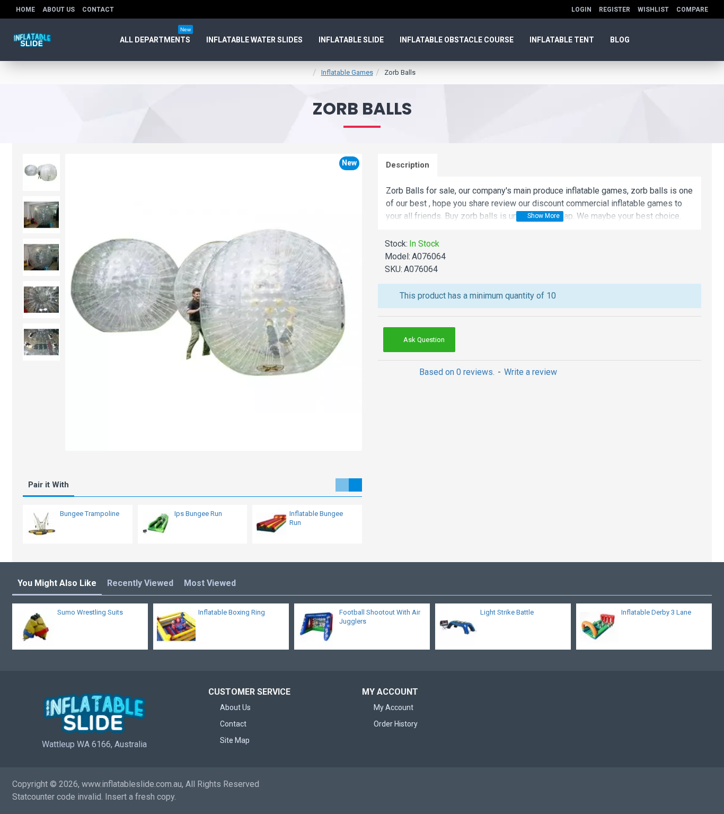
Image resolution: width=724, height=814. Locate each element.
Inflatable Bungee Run (316, 518)
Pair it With (48, 484)
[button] (342, 485)
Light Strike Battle (507, 612)
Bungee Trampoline (89, 514)
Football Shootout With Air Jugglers (379, 616)
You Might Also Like (56, 583)
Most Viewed (210, 583)
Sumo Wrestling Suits (90, 612)
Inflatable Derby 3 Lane (656, 612)
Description (407, 165)
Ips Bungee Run (198, 514)
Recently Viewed (140, 583)
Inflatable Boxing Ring (231, 612)
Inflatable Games (347, 72)
